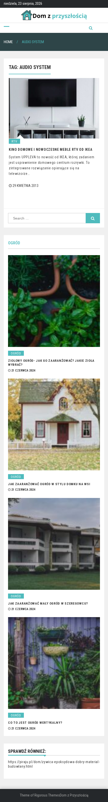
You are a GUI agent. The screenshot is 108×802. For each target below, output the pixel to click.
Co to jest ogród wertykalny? (35, 722)
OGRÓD (14, 243)
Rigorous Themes (47, 795)
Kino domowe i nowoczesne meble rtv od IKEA (50, 150)
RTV (14, 141)
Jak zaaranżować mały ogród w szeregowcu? (48, 603)
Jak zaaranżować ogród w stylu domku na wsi (49, 484)
